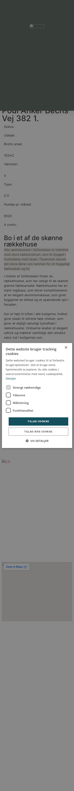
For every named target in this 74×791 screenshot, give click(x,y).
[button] (37, 441)
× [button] (65, 347)
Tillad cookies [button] (38, 421)
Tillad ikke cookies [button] (38, 431)
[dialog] (37, 395)
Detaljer (11, 378)
